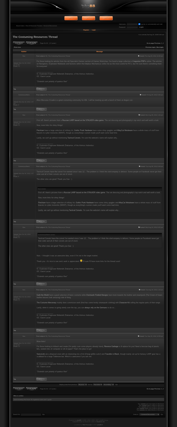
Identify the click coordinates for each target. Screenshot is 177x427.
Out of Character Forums (34, 26)
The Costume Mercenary (46, 303)
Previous (157, 43)
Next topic (160, 47)
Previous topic (150, 47)
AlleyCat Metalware (125, 130)
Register (86, 30)
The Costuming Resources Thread (35, 36)
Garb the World (43, 295)
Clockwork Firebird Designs (97, 295)
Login (94, 30)
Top (15, 89)
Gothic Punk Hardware (83, 130)
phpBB (79, 420)
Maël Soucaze (87, 424)
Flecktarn (40, 130)
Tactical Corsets (73, 138)
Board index (20, 26)
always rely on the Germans (96, 308)
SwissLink (41, 354)
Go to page (150, 43)
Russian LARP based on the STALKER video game (83, 120)
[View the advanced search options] (106, 18)
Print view (17, 47)
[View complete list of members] (88, 18)
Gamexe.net (101, 421)
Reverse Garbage (111, 346)
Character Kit (124, 303)
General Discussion (50, 26)
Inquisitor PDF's (139, 61)
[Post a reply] (31, 43)
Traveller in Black (112, 354)
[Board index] (88, 6)
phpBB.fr (100, 424)
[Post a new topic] (19, 43)
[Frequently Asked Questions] (71, 18)
